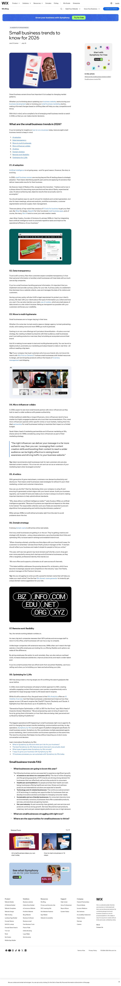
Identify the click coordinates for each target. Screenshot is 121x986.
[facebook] (6, 950)
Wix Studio (66, 3)
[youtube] (9, 950)
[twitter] (22, 950)
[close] (119, 981)
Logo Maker (26, 934)
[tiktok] (16, 950)
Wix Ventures (80, 911)
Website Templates (10, 908)
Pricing (56, 3)
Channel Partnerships (83, 902)
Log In (117, 3)
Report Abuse (65, 908)
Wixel (6, 934)
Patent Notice (81, 918)
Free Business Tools (28, 924)
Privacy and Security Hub (48, 905)
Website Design (9, 911)
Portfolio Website (28, 911)
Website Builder (9, 902)
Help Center (64, 902)
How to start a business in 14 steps (54, 854)
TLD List (7, 931)
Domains (48, 3)
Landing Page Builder (11, 918)
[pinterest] (19, 950)
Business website (28, 902)
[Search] (61, 8)
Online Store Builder (28, 905)
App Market (44, 915)
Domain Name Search (11, 927)
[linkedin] (25, 950)
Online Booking (27, 931)
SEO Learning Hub (46, 908)
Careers (79, 924)
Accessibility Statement (84, 915)
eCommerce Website (29, 908)
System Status (65, 911)
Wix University (27, 937)
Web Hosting (8, 915)
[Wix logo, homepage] (5, 3)
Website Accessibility (47, 918)
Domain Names (9, 921)
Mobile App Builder (10, 940)
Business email (27, 921)
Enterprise (76, 3)
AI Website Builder (10, 905)
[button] (40, 768)
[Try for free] (17, 877)
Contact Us (99, 927)
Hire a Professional (66, 905)
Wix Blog (5, 9)
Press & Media (81, 905)
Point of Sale (26, 927)
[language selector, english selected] (111, 3)
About (98, 924)
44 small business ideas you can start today (23, 854)
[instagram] (12, 950)
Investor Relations (82, 908)
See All (68, 830)
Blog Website (27, 915)
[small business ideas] (24, 841)
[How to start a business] (56, 841)
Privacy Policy (93, 950)
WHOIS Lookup (9, 924)
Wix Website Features (47, 911)
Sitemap (79, 921)
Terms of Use (81, 950)
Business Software (28, 918)
